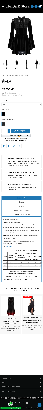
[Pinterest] (19, 146)
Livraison (21, 206)
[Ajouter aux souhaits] (18, 294)
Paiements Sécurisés (21, 210)
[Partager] (8, 146)
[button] (16, 136)
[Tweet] (14, 146)
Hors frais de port (11, 93)
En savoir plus (21, 198)
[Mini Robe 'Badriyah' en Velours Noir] (16, 64)
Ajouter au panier (20, 131)
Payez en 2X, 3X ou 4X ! (21, 214)
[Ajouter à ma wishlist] (4, 146)
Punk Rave (8, 246)
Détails (21, 202)
